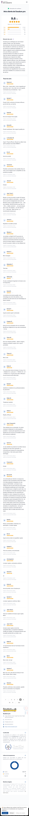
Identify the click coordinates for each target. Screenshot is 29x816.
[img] (13, 39)
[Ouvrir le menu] (27, 2)
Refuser (12, 813)
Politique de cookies (20, 813)
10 (9, 702)
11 (12, 702)
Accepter (5, 813)
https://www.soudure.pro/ (11, 726)
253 (19, 702)
